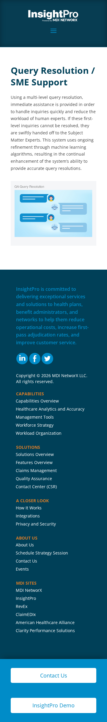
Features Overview (34, 462)
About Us (25, 545)
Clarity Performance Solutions (45, 630)
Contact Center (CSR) (36, 486)
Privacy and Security (36, 524)
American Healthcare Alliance (45, 622)
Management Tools (35, 417)
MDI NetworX (29, 590)
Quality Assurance (34, 478)
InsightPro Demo (53, 705)
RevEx (21, 606)
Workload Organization (39, 433)
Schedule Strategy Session (42, 553)
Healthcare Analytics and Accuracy (50, 409)
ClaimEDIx (26, 614)
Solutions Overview (35, 454)
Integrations (28, 516)
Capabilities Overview (37, 401)
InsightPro (26, 598)
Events (22, 569)
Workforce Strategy (35, 425)
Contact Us (26, 561)
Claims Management (36, 470)
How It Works (29, 508)
